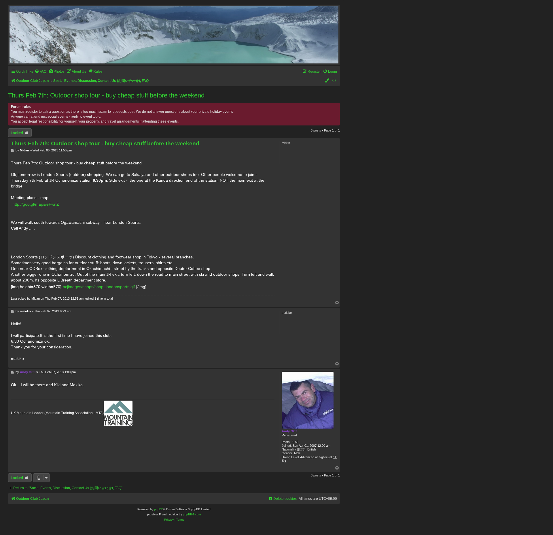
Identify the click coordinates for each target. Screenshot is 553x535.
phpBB (158, 509)
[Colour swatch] (327, 81)
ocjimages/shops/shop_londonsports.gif (99, 286)
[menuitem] (40, 72)
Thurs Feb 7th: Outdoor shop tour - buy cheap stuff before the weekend (106, 95)
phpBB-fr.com (192, 514)
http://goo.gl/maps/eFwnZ (35, 204)
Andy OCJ (289, 431)
